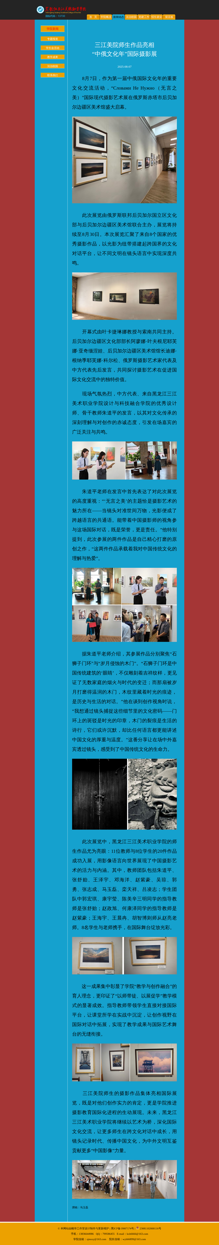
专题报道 (52, 38)
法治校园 (131, 16)
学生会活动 (52, 47)
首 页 (93, 16)
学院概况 (106, 16)
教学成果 (52, 57)
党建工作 (144, 16)
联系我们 (52, 75)
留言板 (169, 16)
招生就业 (156, 16)
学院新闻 (53, 28)
